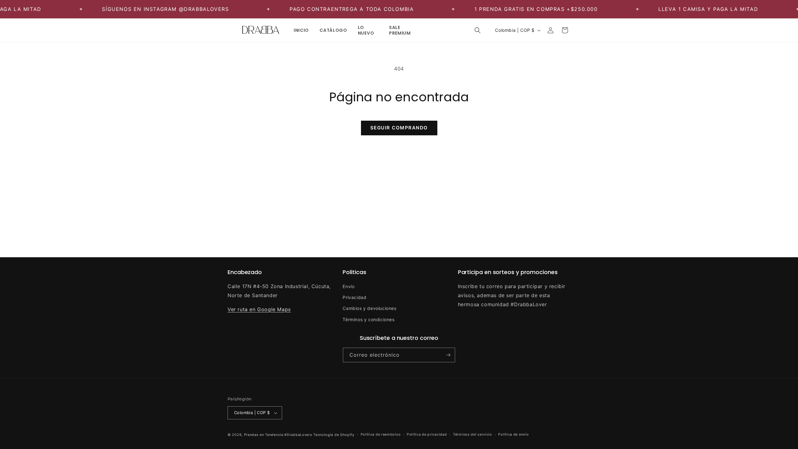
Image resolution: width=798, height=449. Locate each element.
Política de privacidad (427, 434)
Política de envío (513, 434)
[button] (477, 30)
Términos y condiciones (368, 319)
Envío (348, 286)
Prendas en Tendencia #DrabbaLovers (278, 434)
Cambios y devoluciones (369, 308)
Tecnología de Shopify (333, 434)
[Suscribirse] (448, 355)
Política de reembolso (381, 434)
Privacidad (354, 297)
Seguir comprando (399, 128)
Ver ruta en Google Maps (259, 309)
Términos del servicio (472, 434)
